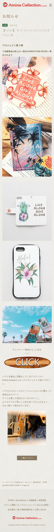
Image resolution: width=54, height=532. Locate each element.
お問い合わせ (40, 509)
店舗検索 (32, 500)
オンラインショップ (26, 505)
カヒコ (27, 482)
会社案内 (11, 509)
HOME (11, 500)
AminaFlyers (21, 500)
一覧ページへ (27, 458)
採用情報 (42, 500)
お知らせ (18, 482)
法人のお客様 (42, 505)
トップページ (7, 482)
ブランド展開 (9, 505)
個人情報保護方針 (25, 509)
